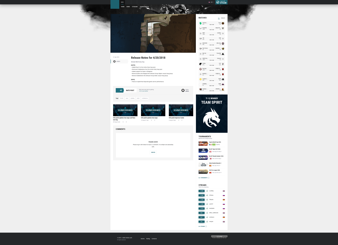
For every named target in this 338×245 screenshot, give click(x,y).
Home (122, 6)
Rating (148, 238)
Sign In (153, 152)
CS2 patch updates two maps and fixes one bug (124, 119)
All (219, 18)
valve (127, 98)
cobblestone (145, 98)
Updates (132, 98)
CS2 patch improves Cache (176, 118)
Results (223, 18)
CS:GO (121, 98)
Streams (135, 6)
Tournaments (144, 6)
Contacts (154, 238)
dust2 (138, 98)
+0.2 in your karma (143, 91)
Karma (143, 238)
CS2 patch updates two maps (149, 118)
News (122, 2)
